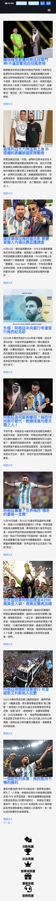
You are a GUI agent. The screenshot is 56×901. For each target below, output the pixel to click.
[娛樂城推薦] (28, 864)
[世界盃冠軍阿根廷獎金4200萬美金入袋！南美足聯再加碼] (28, 579)
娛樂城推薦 (28, 871)
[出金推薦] (28, 851)
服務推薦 (28, 896)
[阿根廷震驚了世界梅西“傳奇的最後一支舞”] (28, 490)
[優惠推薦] (28, 876)
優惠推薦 (28, 883)
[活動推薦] (28, 839)
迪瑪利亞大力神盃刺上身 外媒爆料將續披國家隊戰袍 (26, 151)
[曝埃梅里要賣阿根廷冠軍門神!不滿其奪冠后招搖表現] (28, 39)
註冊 (49, 3)
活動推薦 (28, 846)
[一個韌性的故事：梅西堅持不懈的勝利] (28, 758)
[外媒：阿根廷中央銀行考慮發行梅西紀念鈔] (28, 307)
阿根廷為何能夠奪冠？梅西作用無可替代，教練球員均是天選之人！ (27, 421)
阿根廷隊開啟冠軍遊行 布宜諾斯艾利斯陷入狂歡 (26, 691)
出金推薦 (28, 859)
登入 (43, 3)
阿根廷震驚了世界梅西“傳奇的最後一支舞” (26, 512)
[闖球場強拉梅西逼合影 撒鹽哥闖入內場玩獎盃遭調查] (28, 218)
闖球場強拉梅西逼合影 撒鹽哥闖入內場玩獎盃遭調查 (26, 240)
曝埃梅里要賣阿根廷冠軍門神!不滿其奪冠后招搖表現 (25, 62)
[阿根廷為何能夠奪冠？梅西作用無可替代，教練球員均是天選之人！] (28, 397)
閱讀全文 (7, 103)
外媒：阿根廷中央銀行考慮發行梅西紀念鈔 (27, 330)
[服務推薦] (28, 888)
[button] (49, 10)
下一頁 (7, 822)
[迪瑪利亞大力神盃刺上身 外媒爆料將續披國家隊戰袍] (28, 128)
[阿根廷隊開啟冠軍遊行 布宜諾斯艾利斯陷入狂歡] (28, 668)
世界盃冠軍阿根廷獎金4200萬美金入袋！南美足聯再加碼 (27, 602)
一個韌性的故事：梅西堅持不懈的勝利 (27, 780)
